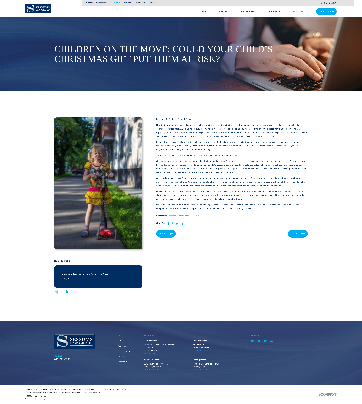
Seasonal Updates (176, 216)
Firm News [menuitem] (298, 11)
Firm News (115, 2)
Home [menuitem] (203, 11)
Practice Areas (124, 351)
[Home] (38, 8)
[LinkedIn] (252, 340)
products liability (192, 216)
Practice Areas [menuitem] (247, 11)
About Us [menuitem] (223, 11)
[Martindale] (265, 340)
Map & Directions (152, 353)
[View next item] (67, 292)
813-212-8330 (329, 2)
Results (127, 2)
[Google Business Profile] (271, 340)
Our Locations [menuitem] (273, 11)
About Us (122, 346)
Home (120, 340)
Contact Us (123, 362)
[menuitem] (28, 399)
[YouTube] (259, 340)
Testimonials (140, 2)
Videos (152, 2)
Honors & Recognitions (96, 2)
